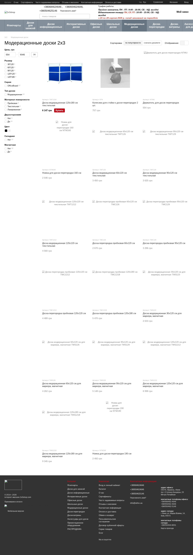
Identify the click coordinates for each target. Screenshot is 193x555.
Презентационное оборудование (75, 524)
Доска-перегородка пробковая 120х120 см (64, 313)
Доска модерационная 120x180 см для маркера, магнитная (62, 455)
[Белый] (9, 130)
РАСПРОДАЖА (74, 529)
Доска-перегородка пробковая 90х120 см (164, 243)
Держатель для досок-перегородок (161, 102)
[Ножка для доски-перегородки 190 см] (115, 424)
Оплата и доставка (113, 2)
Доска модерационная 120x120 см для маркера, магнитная (163, 384)
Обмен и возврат (106, 515)
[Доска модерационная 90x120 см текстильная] (165, 143)
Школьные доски (113, 25)
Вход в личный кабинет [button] (109, 485)
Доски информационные (51, 25)
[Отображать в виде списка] (186, 43)
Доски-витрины (174, 25)
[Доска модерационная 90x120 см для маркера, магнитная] (115, 354)
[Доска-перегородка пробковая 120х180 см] (115, 283)
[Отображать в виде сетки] (182, 43)
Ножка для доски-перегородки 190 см (111, 453)
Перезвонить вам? (68, 11)
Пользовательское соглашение (107, 520)
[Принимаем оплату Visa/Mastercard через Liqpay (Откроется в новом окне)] (27, 506)
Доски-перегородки (157, 25)
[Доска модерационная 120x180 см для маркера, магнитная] (65, 424)
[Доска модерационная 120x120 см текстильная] (65, 213)
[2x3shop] (13, 485)
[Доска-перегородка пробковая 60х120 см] (115, 213)
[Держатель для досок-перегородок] (165, 73)
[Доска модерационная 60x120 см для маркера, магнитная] (65, 354)
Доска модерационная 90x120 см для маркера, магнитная (111, 384)
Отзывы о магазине (70, 2)
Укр (140, 2)
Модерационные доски (134, 25)
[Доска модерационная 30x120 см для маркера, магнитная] (165, 283)
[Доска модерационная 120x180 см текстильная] (65, 73)
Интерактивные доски (76, 25)
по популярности (133, 43)
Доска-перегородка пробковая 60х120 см (113, 243)
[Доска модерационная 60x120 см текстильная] (115, 143)
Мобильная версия (15, 511)
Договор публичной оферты (111, 525)
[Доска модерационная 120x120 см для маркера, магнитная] (165, 354)
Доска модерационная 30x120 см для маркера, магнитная (162, 314)
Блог (101, 533)
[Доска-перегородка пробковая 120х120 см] (65, 283)
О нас (16, 2)
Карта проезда (167, 528)
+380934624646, (74, 7)
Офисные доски (96, 25)
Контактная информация (92, 2)
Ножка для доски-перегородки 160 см (61, 173)
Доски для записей (30, 25)
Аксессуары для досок (77, 519)
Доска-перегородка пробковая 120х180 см (114, 313)
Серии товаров (105, 529)
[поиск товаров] (87, 16)
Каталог (8, 2)
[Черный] (6, 130)
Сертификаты (27, 2)
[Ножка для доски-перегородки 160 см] (65, 143)
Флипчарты (14, 25)
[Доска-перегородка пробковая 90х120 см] (165, 213)
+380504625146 (48, 11)
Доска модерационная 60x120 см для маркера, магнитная (61, 384)
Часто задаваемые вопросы (47, 2)
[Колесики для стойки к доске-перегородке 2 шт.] (115, 73)
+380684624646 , (53, 7)
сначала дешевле (152, 43)
